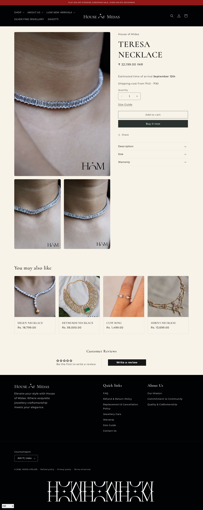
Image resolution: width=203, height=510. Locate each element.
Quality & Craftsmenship (162, 404)
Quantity (123, 90)
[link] (101, 491)
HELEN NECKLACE (30, 323)
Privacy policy (64, 469)
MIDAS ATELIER (29, 469)
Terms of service (82, 469)
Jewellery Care (112, 414)
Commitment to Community (165, 398)
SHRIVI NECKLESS (163, 323)
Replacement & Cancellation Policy (120, 406)
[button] (19, 12)
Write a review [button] (126, 362)
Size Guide (125, 104)
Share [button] (125, 134)
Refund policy (47, 469)
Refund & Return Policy (117, 398)
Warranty (108, 419)
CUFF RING (114, 323)
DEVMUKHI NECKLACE (77, 323)
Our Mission (154, 393)
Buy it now (153, 123)
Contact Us (110, 430)
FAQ (105, 393)
